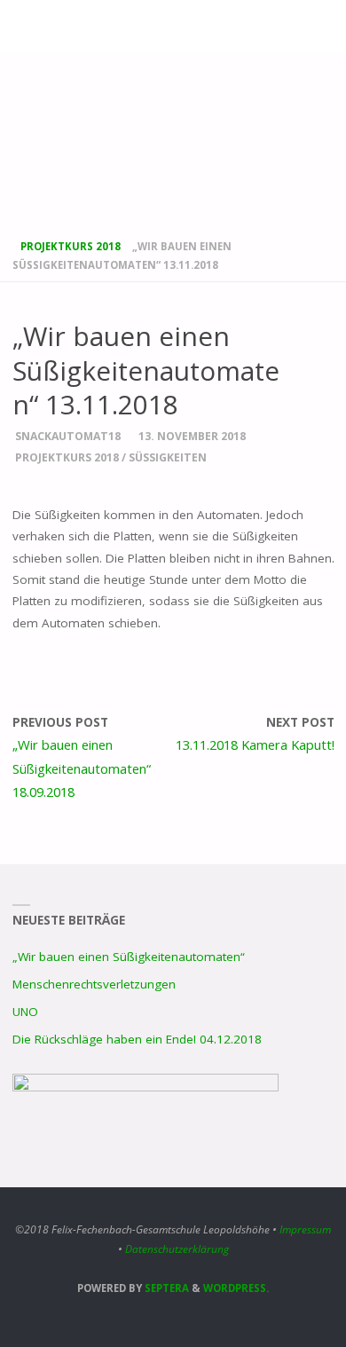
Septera (165, 1288)
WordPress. (236, 1288)
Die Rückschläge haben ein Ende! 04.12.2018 (137, 1039)
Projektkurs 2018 (70, 246)
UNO (25, 1012)
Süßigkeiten (168, 457)
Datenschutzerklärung (177, 1248)
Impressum (305, 1229)
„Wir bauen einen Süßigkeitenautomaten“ (128, 957)
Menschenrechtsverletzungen (94, 984)
